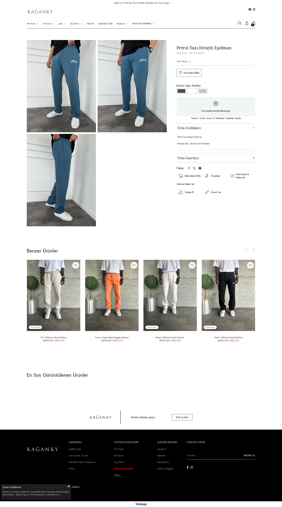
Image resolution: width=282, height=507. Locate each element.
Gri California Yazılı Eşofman (54, 337)
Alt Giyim (118, 455)
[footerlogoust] (101, 417)
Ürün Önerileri (188, 158)
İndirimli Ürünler (123, 468)
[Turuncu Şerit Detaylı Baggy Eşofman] (112, 295)
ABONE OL (249, 455)
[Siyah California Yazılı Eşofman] (228, 295)
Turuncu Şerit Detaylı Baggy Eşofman (112, 337)
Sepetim (161, 455)
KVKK (71, 468)
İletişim (117, 475)
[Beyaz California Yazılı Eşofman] (192, 91)
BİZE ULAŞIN (182, 417)
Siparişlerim (163, 462)
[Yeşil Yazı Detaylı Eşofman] (181, 91)
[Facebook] (187, 467)
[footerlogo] (43, 449)
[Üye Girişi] (246, 23)
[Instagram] (191, 467)
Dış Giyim (119, 462)
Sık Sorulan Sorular (78, 455)
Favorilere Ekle (75, 265)
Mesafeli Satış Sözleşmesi (82, 462)
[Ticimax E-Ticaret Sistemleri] (141, 504)
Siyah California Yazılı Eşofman (228, 337)
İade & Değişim (165, 468)
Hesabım (161, 449)
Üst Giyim (119, 449)
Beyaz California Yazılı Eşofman (170, 337)
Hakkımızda (75, 449)
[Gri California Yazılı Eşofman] (203, 91)
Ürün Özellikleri (189, 128)
